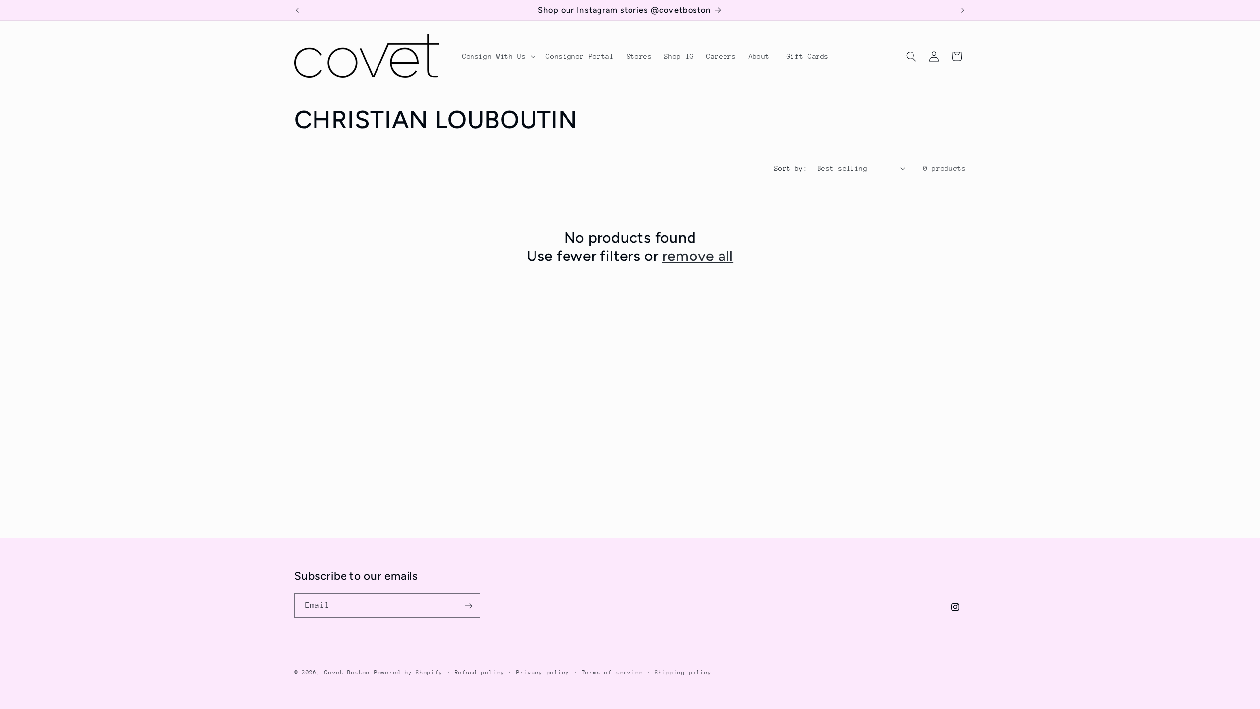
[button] (497, 56)
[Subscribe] (468, 605)
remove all (698, 256)
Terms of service (612, 672)
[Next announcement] (963, 10)
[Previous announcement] (297, 10)
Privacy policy (542, 672)
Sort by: (790, 168)
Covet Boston (347, 672)
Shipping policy (683, 672)
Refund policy (479, 672)
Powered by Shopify (408, 672)
